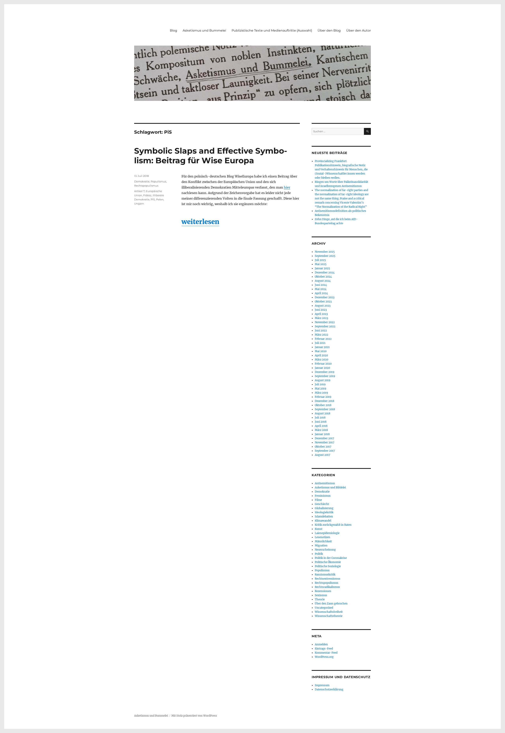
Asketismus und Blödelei (330, 487)
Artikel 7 (139, 191)
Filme (318, 500)
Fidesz (147, 195)
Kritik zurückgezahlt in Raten (333, 525)
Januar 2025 (322, 268)
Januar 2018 (322, 434)
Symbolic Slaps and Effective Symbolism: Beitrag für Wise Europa (210, 155)
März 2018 (321, 430)
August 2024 (323, 281)
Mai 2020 (320, 351)
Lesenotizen (322, 537)
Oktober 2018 (323, 405)
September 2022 (325, 326)
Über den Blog (329, 30)
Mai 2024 (320, 289)
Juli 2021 (320, 343)
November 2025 (325, 251)
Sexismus (321, 595)
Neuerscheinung (325, 549)
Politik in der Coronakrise (331, 558)
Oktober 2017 (323, 446)
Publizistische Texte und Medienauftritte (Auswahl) (272, 30)
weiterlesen (200, 222)
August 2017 (322, 455)
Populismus (158, 181)
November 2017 (324, 442)
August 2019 (322, 380)
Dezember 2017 (324, 438)
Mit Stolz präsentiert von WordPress (194, 715)
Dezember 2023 (324, 297)
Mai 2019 (320, 388)
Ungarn (139, 203)
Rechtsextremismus (327, 578)
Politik (319, 554)
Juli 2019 (320, 384)
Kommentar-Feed (326, 652)
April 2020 (321, 355)
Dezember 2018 (324, 401)
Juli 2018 (320, 417)
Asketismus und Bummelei (204, 30)
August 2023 (322, 305)
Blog (173, 30)
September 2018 (325, 409)
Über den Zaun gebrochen (331, 603)
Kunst (318, 529)
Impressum (322, 685)
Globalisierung (324, 508)
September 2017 (325, 450)
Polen (160, 199)
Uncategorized (324, 607)
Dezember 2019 (324, 372)
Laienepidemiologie (327, 533)
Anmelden (321, 644)
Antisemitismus (325, 483)
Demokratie (142, 181)
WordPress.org (324, 657)
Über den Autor (358, 30)
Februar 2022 (323, 339)
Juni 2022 (321, 330)
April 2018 (321, 426)
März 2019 (321, 392)
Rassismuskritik (325, 574)
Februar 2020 (323, 363)
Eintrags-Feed (324, 648)
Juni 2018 (320, 421)
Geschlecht (322, 504)
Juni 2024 (321, 285)
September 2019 (325, 376)
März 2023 (321, 318)
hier (287, 187)
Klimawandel (323, 520)
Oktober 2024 (323, 276)
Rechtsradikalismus (327, 587)
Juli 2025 (320, 260)
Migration (321, 545)
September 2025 (325, 256)
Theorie (320, 599)
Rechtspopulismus (146, 185)
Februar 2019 (323, 397)
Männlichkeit (323, 541)
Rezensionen (323, 591)
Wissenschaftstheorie (328, 616)
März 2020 (321, 359)
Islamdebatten (324, 516)
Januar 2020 (322, 368)
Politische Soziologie (328, 566)
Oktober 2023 (323, 301)
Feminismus (323, 495)
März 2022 (321, 334)
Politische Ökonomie (328, 562)
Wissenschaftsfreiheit (329, 612)
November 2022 (325, 322)
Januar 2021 (322, 347)
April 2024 (321, 293)
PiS (153, 199)
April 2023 (321, 314)
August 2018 (322, 413)
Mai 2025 (320, 264)
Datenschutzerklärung (329, 689)
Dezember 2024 (325, 272)
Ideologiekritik (324, 512)
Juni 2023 (321, 310)
